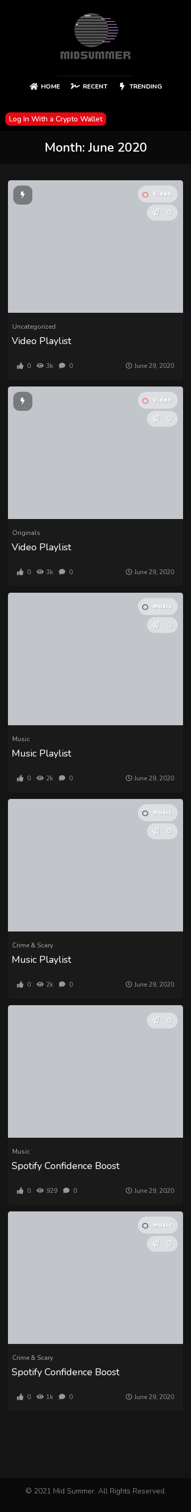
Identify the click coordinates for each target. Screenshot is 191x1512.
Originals (26, 533)
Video (162, 194)
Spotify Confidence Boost (65, 1166)
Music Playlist (41, 753)
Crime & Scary (32, 945)
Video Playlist (41, 341)
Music (21, 739)
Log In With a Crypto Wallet (55, 119)
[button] (155, 212)
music (162, 606)
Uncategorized (34, 326)
